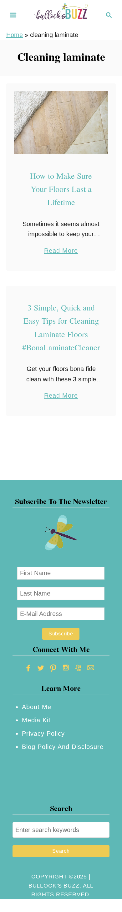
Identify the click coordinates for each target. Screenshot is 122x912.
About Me (36, 706)
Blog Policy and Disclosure (63, 746)
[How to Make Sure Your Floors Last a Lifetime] (61, 122)
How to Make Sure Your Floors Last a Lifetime (61, 189)
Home (14, 34)
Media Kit (36, 720)
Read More (61, 251)
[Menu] (13, 15)
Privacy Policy (43, 733)
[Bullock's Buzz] (61, 14)
